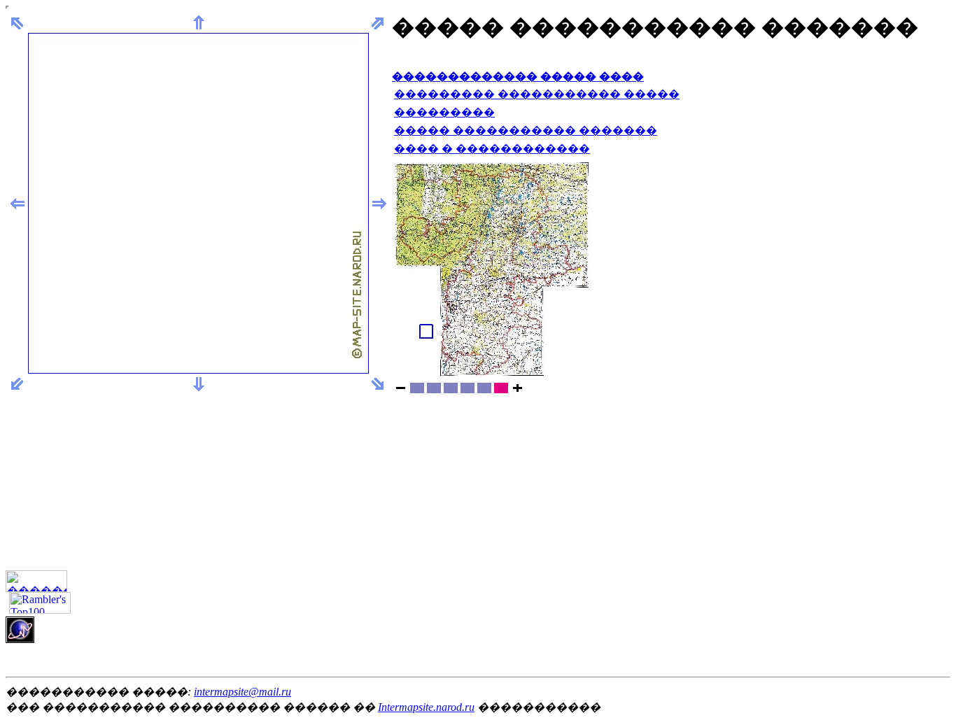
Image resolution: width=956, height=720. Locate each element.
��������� (444, 112)
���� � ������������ (492, 149)
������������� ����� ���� (518, 77)
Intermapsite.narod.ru (426, 707)
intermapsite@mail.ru (242, 692)
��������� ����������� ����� (537, 94)
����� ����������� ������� (525, 130)
